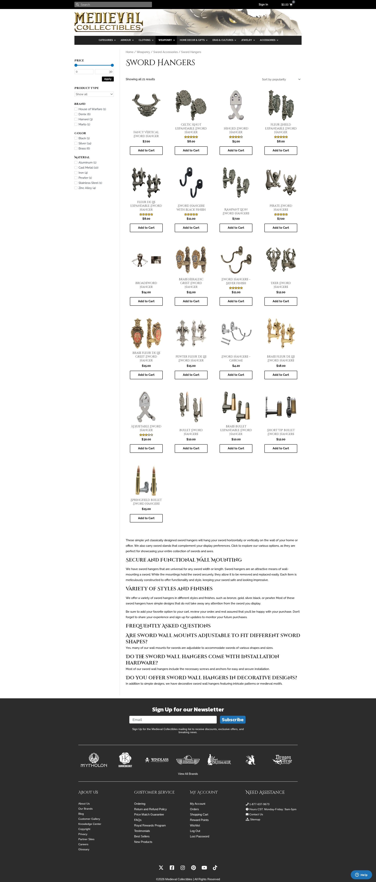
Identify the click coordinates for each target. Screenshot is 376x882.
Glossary (83, 849)
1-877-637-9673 (259, 804)
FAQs (138, 820)
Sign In (263, 4)
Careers (83, 844)
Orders (194, 809)
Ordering (139, 803)
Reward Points (199, 820)
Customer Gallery (89, 818)
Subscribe (233, 719)
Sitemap (255, 819)
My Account (197, 803)
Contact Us (256, 814)
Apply (108, 78)
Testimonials (142, 831)
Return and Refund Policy (150, 809)
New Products (143, 841)
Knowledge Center (89, 823)
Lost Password (199, 836)
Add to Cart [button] (146, 150)
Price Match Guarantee (149, 814)
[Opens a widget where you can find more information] (361, 875)
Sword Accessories (165, 52)
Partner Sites (86, 839)
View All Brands (188, 773)
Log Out (195, 831)
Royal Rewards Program (150, 825)
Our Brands (85, 808)
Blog (81, 813)
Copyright (84, 829)
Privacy (82, 834)
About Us (84, 803)
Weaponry (143, 52)
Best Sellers (142, 836)
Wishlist (195, 825)
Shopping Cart (199, 814)
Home (129, 52)
